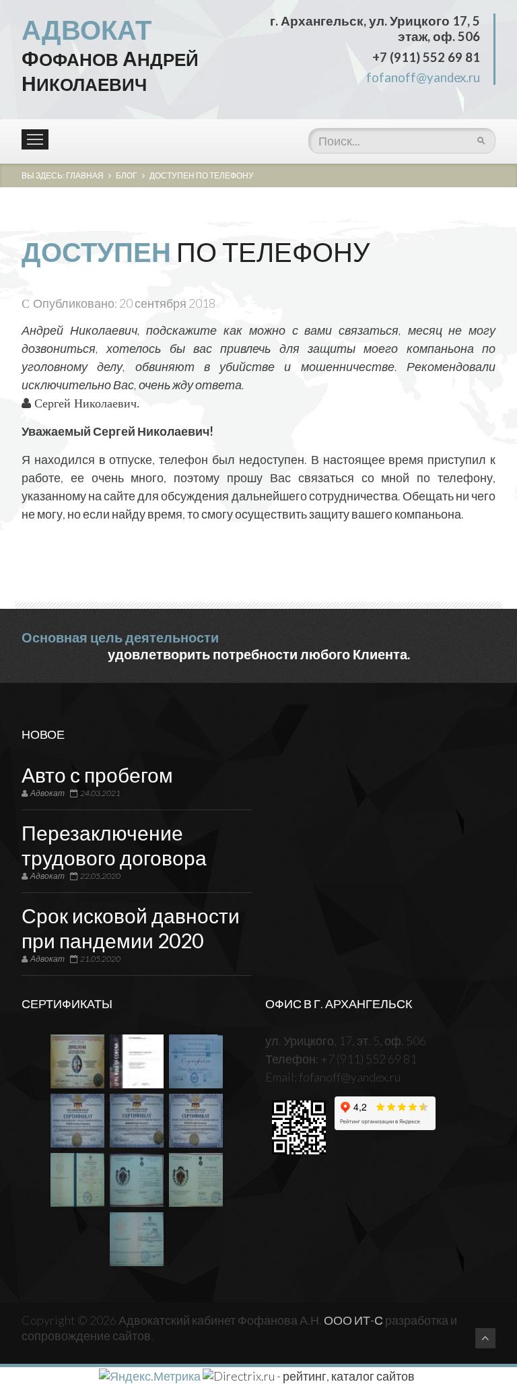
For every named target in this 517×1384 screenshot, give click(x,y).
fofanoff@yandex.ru (423, 77)
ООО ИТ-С (353, 1320)
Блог (126, 175)
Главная (85, 175)
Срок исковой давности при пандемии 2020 (131, 927)
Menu (35, 139)
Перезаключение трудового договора (114, 844)
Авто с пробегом (97, 774)
